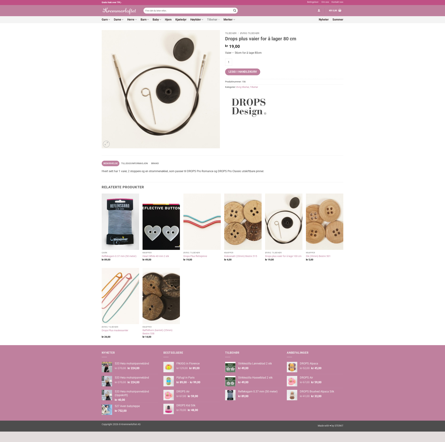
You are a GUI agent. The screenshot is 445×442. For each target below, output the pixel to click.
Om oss (325, 2)
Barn (144, 19)
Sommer (338, 19)
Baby (156, 19)
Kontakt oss (337, 2)
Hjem (168, 19)
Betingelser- (313, 2)
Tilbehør (212, 19)
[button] (319, 11)
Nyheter (324, 19)
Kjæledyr (181, 19)
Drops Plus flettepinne (195, 256)
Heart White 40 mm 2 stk (156, 256)
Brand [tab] (155, 163)
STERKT (339, 425)
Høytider (195, 19)
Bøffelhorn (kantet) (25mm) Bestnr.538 (157, 332)
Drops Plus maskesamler (115, 330)
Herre (130, 19)
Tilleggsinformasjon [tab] (134, 163)
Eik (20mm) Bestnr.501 (318, 256)
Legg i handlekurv (243, 71)
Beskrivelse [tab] (110, 163)
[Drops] (249, 106)
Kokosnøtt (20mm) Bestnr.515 (240, 256)
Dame (117, 19)
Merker (228, 19)
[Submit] (235, 11)
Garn (105, 19)
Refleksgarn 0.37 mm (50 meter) (119, 256)
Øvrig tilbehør (249, 33)
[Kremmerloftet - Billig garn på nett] (120, 11)
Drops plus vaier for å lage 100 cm (283, 256)
